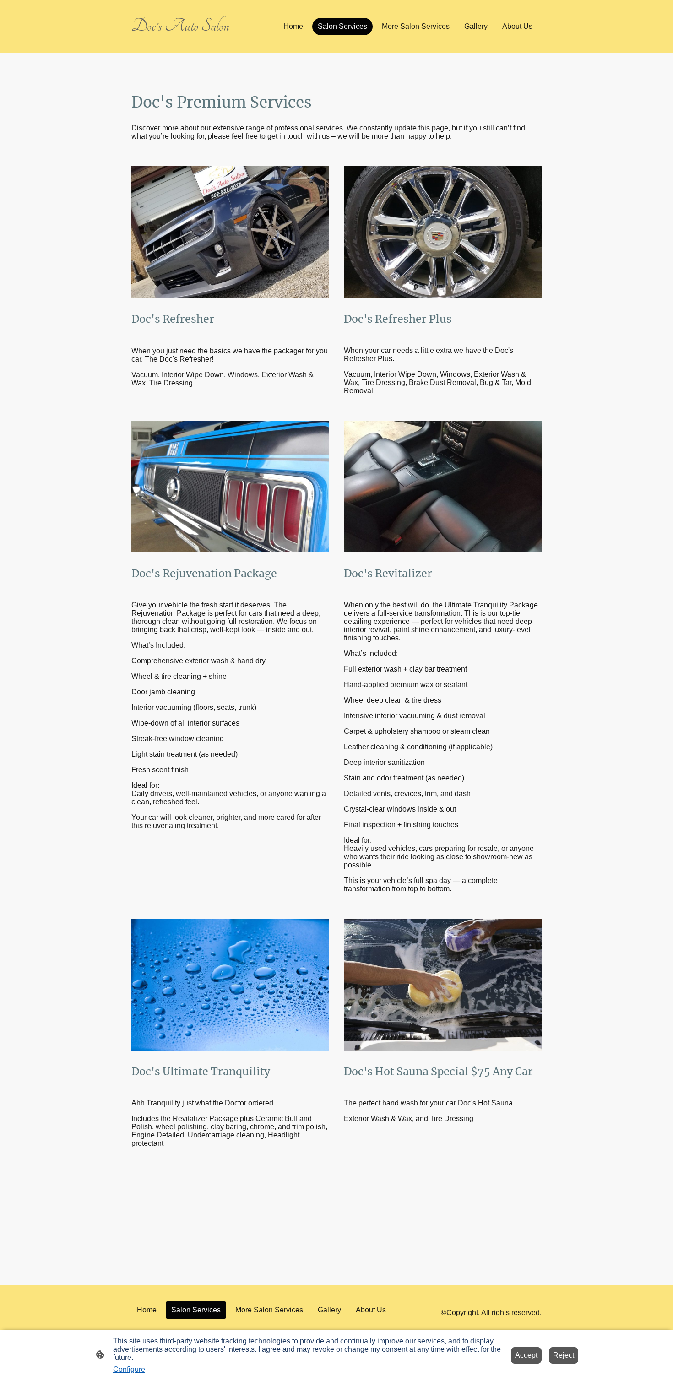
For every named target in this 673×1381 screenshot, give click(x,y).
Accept (526, 1355)
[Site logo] (194, 40)
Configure (129, 1369)
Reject (563, 1355)
